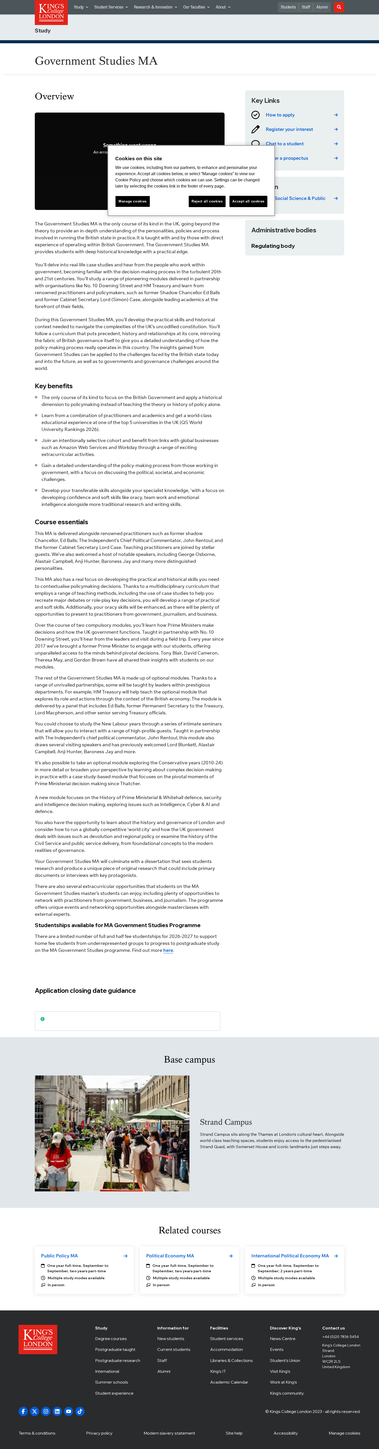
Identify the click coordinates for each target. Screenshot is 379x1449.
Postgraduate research (117, 1360)
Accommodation (231, 1349)
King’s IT (231, 1371)
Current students (175, 1349)
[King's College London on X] (34, 1411)
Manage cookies (344, 1433)
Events (287, 1349)
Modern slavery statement (169, 1433)
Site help (234, 1433)
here (168, 950)
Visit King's (287, 1371)
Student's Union (287, 1360)
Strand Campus (226, 1122)
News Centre (287, 1338)
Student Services (112, 8)
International (117, 1371)
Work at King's (287, 1382)
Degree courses (117, 1338)
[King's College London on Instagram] (46, 1411)
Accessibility (286, 1433)
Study (82, 8)
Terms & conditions (37, 1433)
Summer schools (117, 1382)
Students (288, 7)
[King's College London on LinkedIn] (57, 1411)
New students (175, 1338)
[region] (191, 180)
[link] (294, 115)
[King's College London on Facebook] (23, 1411)
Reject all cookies (207, 201)
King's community (287, 1393)
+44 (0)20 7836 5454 (340, 1336)
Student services (231, 1338)
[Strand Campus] (112, 1133)
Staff (306, 7)
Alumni (322, 7)
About (225, 8)
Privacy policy (99, 1433)
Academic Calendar (231, 1382)
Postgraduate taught (117, 1349)
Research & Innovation (157, 8)
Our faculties (198, 8)
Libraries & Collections (231, 1360)
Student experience (117, 1393)
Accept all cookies (248, 201)
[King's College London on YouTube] (68, 1411)
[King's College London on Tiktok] (80, 1411)
